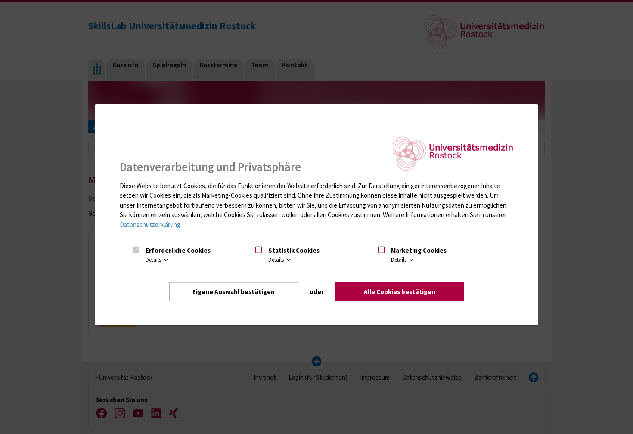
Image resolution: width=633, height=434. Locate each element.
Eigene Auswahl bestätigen (233, 292)
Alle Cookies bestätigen (399, 292)
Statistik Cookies (294, 250)
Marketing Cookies (419, 250)
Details (154, 260)
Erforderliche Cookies (178, 250)
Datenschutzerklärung (150, 224)
